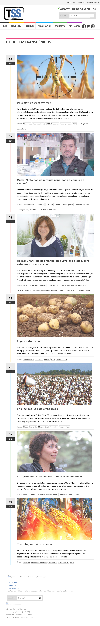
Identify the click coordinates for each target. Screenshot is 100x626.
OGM (48, 124)
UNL (73, 291)
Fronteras (60, 26)
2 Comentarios (84, 291)
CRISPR (57, 204)
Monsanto (63, 494)
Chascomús (39, 204)
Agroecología (33, 494)
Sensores (55, 124)
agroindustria (28, 285)
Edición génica (67, 204)
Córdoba (26, 562)
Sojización (54, 427)
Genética (78, 204)
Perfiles (30, 26)
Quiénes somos (93, 2)
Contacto (80, 2)
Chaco (25, 427)
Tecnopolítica (44, 26)
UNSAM (33, 210)
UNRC (74, 124)
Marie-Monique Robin (48, 494)
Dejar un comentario (48, 210)
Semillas (54, 291)
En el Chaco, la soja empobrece (37, 408)
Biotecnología (28, 204)
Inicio (4, 26)
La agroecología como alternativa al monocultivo (49, 476)
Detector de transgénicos (34, 102)
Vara (72, 562)
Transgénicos (65, 124)
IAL (57, 285)
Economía (33, 427)
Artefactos (74, 26)
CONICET (49, 204)
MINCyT (21, 291)
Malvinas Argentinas (39, 562)
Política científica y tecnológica (37, 291)
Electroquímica (38, 124)
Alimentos (27, 124)
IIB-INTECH (87, 204)
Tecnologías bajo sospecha (35, 544)
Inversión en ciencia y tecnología (73, 285)
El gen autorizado (28, 341)
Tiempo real (16, 26)
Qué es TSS (70, 2)
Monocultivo (43, 427)
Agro (25, 494)
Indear (46, 359)
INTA (53, 359)
